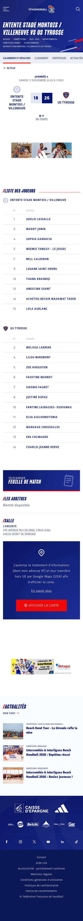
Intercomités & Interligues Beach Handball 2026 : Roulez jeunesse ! (49, 774)
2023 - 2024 (34, 39)
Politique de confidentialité (41, 885)
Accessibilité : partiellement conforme (41, 868)
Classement (41, 58)
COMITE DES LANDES (11, 43)
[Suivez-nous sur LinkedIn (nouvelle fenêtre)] (62, 841)
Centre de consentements (41, 891)
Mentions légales (41, 874)
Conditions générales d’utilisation (42, 880)
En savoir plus (41, 591)
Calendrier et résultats (17, 58)
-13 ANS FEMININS (31, 43)
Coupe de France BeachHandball (50, 724)
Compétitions (19, 39)
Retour (11, 68)
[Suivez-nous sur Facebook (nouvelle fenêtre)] (6, 841)
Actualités (76, 58)
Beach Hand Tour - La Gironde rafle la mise (51, 730)
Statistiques (59, 58)
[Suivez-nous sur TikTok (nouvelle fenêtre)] (76, 841)
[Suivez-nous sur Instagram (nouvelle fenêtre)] (20, 841)
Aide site (41, 863)
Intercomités (43, 768)
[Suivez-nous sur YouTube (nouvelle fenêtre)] (48, 841)
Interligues (42, 746)
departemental (50, 39)
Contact (41, 857)
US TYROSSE (66, 102)
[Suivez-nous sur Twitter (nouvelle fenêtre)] (34, 841)
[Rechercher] (78, 9)
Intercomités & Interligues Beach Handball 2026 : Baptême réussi (48, 752)
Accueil (6, 39)
